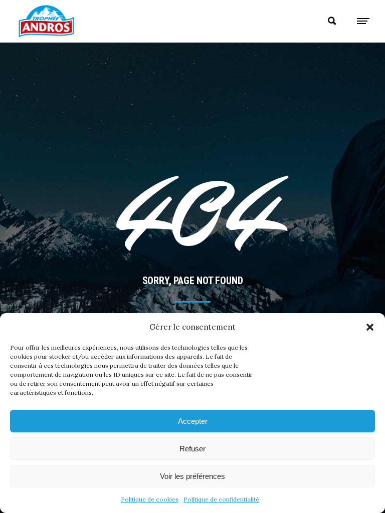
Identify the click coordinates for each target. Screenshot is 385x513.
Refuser (192, 448)
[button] (370, 327)
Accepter (193, 421)
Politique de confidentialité (221, 499)
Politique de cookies (149, 499)
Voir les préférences (192, 476)
